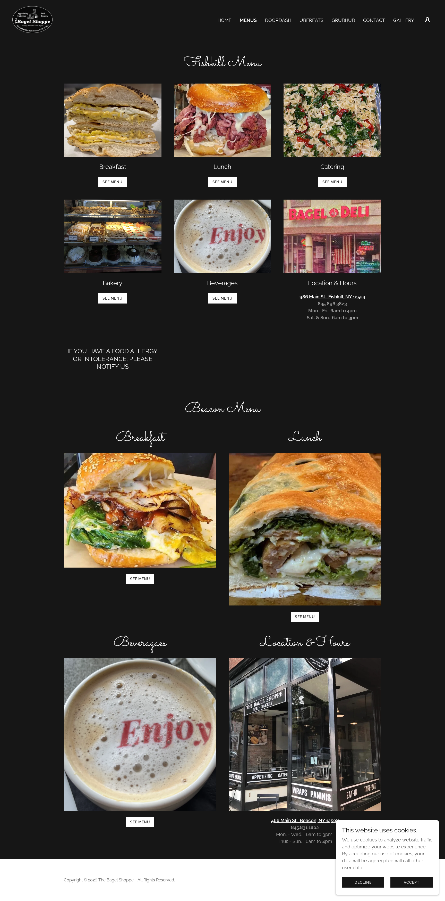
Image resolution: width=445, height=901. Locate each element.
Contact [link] (374, 20)
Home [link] (225, 20)
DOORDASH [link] (278, 20)
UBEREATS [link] (311, 20)
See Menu (112, 182)
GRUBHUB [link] (343, 20)
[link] (32, 19)
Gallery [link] (403, 20)
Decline (363, 882)
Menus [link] (248, 20)
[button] (427, 19)
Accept (412, 882)
